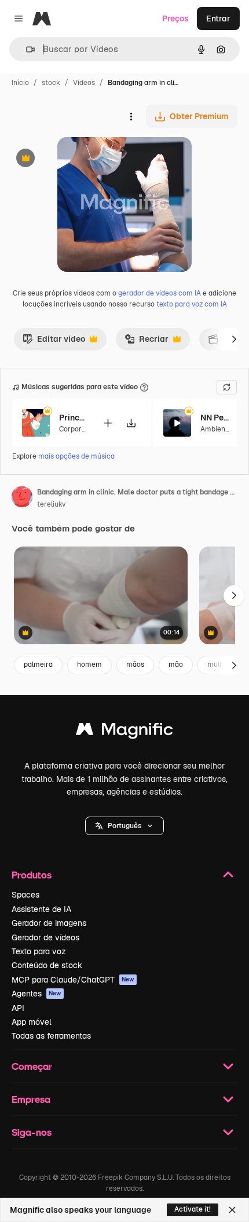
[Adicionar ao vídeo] (107, 423)
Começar (32, 1066)
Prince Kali (73, 417)
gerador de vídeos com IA (159, 293)
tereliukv (51, 504)
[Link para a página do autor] (22, 498)
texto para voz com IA (191, 304)
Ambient (214, 429)
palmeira (38, 664)
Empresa (31, 1099)
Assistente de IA (41, 909)
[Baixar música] (130, 423)
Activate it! (192, 1209)
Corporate (76, 429)
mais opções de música (76, 456)
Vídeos (84, 82)
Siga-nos (32, 1132)
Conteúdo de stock (47, 965)
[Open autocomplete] (26, 49)
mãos (135, 664)
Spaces (25, 894)
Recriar (146, 342)
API (18, 1008)
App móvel (32, 1022)
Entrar (218, 18)
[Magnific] (124, 732)
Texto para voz (39, 951)
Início (20, 82)
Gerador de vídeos (45, 937)
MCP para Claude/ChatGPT (73, 979)
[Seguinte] (234, 339)
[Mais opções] (130, 116)
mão (176, 664)
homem (89, 664)
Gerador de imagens (49, 923)
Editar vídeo (54, 342)
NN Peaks (214, 417)
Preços (175, 18)
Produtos (32, 875)
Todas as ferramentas (51, 1036)
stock (51, 82)
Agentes (36, 993)
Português (124, 825)
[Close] (232, 1210)
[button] (124, 826)
